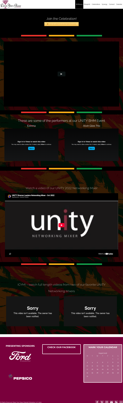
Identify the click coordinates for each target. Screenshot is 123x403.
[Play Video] (61, 74)
